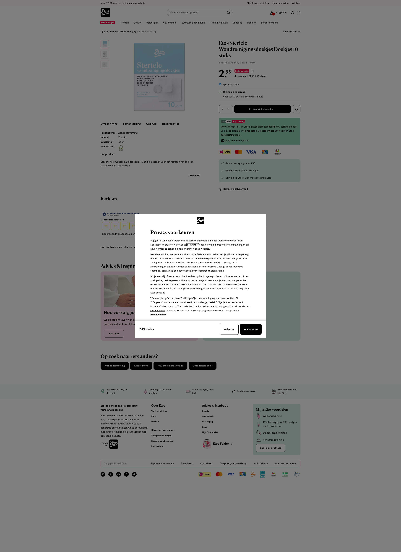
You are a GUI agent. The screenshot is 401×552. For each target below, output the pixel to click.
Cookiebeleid (157, 310)
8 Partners (193, 244)
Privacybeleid (158, 314)
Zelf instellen (146, 329)
